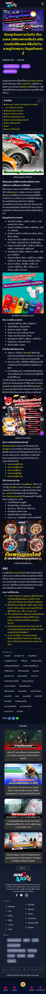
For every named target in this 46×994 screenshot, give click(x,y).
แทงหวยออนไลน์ (25, 706)
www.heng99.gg (14, 473)
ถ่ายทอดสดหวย (27, 681)
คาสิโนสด (24, 661)
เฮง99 (31, 955)
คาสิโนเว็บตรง (9, 671)
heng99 (5, 448)
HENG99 (11, 906)
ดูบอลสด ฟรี (8, 676)
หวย (33, 487)
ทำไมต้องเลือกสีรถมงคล (15, 116)
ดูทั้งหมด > (23, 868)
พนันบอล (31, 909)
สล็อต (10, 920)
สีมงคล (27, 352)
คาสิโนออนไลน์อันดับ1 (11, 666)
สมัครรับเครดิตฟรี (11, 66)
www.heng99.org (15, 476)
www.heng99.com (15, 467)
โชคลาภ (15, 192)
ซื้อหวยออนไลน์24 (9, 445)
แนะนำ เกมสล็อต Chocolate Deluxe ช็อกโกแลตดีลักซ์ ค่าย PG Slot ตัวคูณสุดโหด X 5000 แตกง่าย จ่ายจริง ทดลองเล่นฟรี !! (25, 640)
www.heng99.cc (14, 470)
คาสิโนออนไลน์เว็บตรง (31, 666)
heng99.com (19, 655)
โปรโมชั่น (20, 59)
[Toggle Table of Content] (38, 101)
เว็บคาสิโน (7, 701)
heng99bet (27, 484)
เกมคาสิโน (7, 696)
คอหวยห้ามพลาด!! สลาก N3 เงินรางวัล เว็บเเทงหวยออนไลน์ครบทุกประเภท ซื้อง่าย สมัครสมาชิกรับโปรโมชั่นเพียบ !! (26, 629)
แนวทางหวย (8, 711)
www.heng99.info (15, 464)
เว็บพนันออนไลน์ (20, 701)
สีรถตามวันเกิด (16, 572)
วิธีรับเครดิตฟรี (10, 71)
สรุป (7, 125)
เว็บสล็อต (13, 487)
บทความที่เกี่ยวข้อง (12, 129)
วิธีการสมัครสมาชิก (12, 122)
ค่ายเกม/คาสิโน (33, 923)
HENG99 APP (8, 59)
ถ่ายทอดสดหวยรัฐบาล (16, 950)
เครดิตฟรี (10, 493)
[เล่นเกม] (23, 984)
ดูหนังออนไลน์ (22, 676)
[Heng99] (17, 4)
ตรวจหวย (34, 676)
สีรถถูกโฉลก (34, 80)
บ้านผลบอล (32, 918)
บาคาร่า (11, 924)
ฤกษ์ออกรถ (27, 83)
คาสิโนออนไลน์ (36, 661)
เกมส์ (17, 696)
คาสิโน (10, 915)
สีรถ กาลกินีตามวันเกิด (14, 113)
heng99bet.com (10, 661)
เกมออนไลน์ (27, 696)
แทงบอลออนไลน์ (10, 706)
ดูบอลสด (25, 66)
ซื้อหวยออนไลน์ (23, 671)
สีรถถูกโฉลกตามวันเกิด (14, 110)
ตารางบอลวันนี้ (13, 945)
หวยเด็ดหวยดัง (35, 691)
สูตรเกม (31, 927)
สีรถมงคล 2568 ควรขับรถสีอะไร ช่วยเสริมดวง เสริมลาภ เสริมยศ (21, 106)
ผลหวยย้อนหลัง (24, 686)
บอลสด (30, 913)
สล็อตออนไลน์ (9, 691)
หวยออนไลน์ (22, 691)
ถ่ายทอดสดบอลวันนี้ (14, 496)
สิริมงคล (26, 86)
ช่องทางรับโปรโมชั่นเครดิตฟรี (16, 119)
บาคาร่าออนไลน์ (9, 686)
